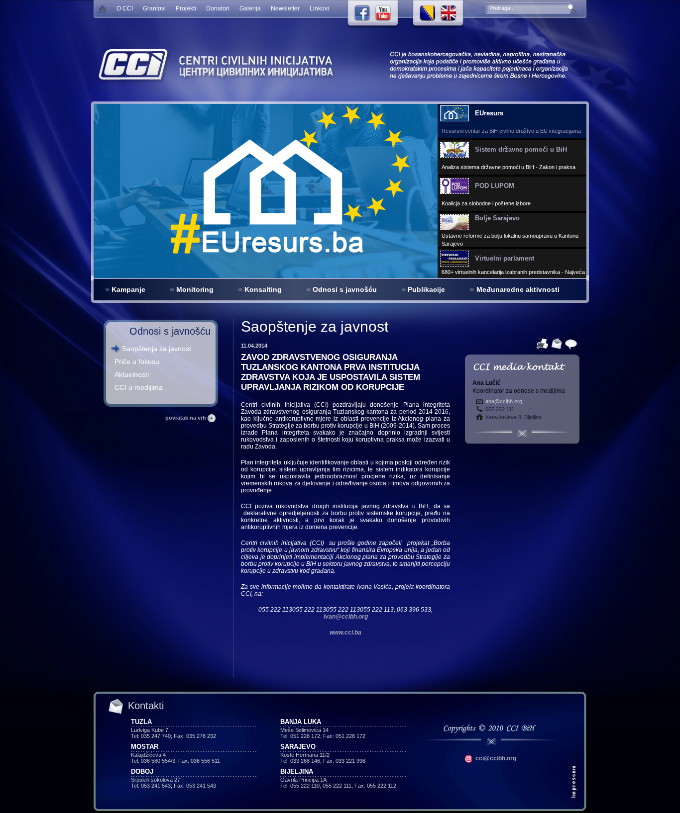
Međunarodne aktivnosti (518, 289)
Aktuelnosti (131, 374)
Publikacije (426, 289)
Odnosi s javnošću (345, 289)
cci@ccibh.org (495, 758)
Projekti (186, 8)
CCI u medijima (138, 387)
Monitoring (195, 289)
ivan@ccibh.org (346, 616)
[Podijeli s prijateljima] (570, 343)
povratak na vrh (186, 418)
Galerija (250, 8)
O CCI (124, 8)
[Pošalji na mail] (555, 343)
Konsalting (263, 289)
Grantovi (154, 8)
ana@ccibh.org (503, 401)
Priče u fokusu (136, 361)
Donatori (217, 8)
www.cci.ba (345, 632)
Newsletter (285, 8)
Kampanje (128, 289)
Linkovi (319, 8)
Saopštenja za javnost (156, 349)
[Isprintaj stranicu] (541, 343)
